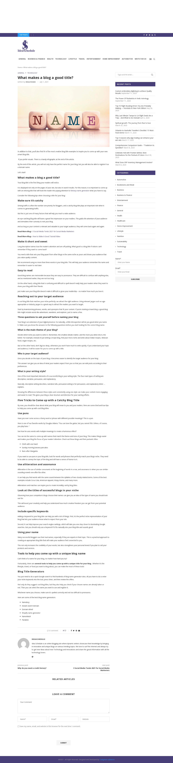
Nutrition (120, 236)
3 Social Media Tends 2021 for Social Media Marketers (53, 231)
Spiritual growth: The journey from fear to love (133, 123)
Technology (61, 59)
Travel (82, 59)
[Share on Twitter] (73, 630)
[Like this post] (66, 630)
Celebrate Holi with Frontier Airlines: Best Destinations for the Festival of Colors (130, 154)
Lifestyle (72, 59)
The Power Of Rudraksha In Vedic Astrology (132, 98)
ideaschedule (31, 82)
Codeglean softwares (107, 759)
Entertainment (94, 59)
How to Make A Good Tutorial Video (46, 236)
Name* (118, 259)
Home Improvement (111, 59)
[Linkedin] (152, 35)
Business (120, 190)
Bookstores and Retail (125, 185)
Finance (120, 205)
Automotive (127, 59)
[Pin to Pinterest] (76, 630)
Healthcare (121, 221)
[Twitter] (146, 35)
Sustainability (122, 241)
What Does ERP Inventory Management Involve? (133, 162)
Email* (117, 268)
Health (50, 59)
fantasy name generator (80, 190)
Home (20, 67)
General (22, 59)
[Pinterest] (149, 35)
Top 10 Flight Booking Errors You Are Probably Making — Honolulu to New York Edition (133, 107)
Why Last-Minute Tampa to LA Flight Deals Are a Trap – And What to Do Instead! (134, 116)
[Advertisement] (70, 16)
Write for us (140, 59)
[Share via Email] (79, 630)
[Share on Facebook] (71, 630)
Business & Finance (36, 59)
